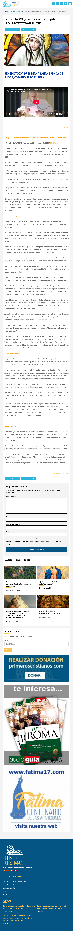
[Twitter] (12, 29)
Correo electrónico (13, 524)
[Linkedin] (17, 29)
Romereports (64, 127)
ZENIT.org (54, 143)
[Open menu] (70, 4)
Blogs (4, 891)
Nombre (9, 517)
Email (6, 640)
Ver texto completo (61, 473)
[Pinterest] (28, 29)
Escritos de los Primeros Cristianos (14, 881)
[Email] (33, 29)
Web (7, 532)
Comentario (11, 497)
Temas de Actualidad (10, 885)
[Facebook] (7, 29)
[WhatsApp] (23, 29)
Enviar (8, 650)
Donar (5, 895)
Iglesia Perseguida (9, 888)
